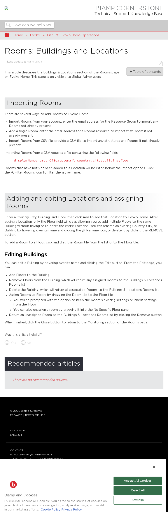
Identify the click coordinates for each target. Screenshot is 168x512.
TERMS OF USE (35, 415)
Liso (50, 35)
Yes (13, 343)
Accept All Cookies (138, 480)
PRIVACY (16, 415)
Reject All (137, 490)
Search (8, 25)
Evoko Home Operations (80, 35)
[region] (83, 485)
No (29, 343)
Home (18, 35)
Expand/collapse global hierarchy (9, 35)
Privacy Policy (71, 509)
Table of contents (146, 71)
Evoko (35, 35)
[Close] (154, 467)
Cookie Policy (50, 509)
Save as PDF (160, 63)
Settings (138, 500)
